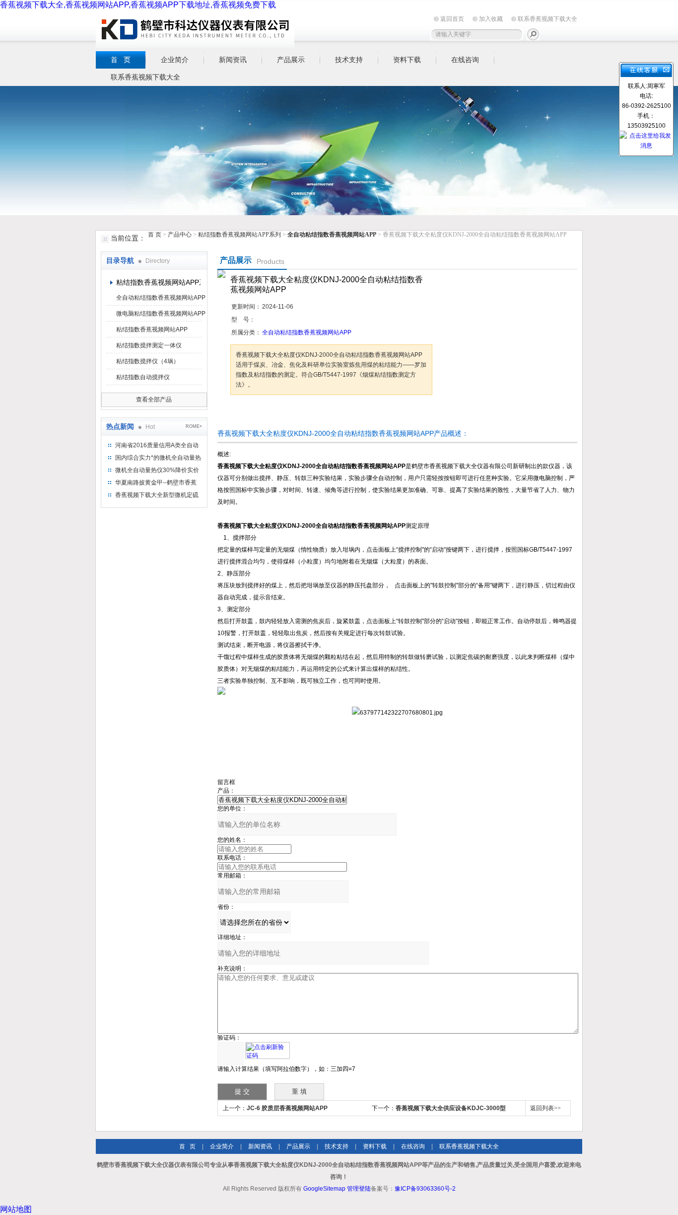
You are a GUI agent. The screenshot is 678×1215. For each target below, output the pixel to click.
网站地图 (16, 1209)
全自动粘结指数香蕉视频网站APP (160, 297)
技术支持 (349, 60)
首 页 (121, 60)
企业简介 (175, 60)
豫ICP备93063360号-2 (425, 1188)
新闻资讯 (233, 60)
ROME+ (194, 426)
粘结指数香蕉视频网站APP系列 (239, 234)
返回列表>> (545, 1108)
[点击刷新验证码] (267, 1050)
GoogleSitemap (324, 1188)
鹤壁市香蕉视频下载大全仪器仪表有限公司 (195, 29)
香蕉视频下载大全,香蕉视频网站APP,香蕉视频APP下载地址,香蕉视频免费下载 (138, 4)
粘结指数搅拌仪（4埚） (147, 361)
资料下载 (407, 60)
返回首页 (452, 18)
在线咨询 (465, 60)
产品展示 (291, 60)
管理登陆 (359, 1188)
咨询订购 (261, 413)
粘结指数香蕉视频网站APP (152, 329)
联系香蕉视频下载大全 (547, 18)
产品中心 (180, 234)
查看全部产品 (154, 399)
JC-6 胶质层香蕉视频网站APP (287, 1108)
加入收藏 (491, 18)
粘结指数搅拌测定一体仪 (149, 345)
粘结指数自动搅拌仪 (143, 377)
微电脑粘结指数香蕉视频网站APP (160, 313)
